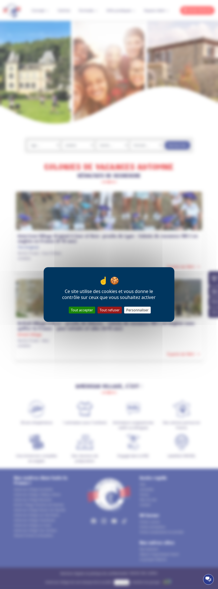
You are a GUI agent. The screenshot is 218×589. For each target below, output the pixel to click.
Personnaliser (137, 310)
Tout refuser (110, 310)
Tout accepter (82, 310)
